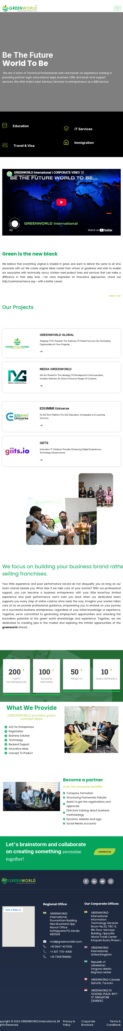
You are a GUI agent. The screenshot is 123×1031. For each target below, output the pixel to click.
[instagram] (111, 881)
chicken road (58, 272)
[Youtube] (102, 881)
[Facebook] (86, 881)
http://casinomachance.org (18, 281)
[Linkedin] (94, 881)
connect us (104, 851)
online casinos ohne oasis (55, 601)
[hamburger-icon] (117, 8)
